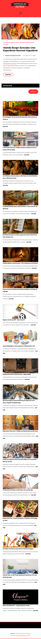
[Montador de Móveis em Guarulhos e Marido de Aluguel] (20, 540)
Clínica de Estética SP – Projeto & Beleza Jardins (16, 605)
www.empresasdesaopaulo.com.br (21, 635)
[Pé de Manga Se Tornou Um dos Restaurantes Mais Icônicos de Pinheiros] (20, 108)
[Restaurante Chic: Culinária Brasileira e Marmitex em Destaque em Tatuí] (20, 508)
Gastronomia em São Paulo (18, 42)
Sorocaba (5, 44)
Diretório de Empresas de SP (11, 55)
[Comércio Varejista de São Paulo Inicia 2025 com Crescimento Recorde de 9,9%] (20, 450)
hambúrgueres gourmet (9, 63)
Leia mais (5, 126)
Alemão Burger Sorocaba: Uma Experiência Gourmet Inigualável (20, 49)
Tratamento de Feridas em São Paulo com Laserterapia (18, 490)
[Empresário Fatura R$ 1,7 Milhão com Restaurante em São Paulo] (20, 422)
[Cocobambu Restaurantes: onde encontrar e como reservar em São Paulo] (20, 197)
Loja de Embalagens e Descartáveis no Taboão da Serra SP (19, 346)
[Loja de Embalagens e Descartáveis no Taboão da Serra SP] (20, 337)
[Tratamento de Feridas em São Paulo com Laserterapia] (20, 481)
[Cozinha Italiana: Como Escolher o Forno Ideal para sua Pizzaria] (20, 254)
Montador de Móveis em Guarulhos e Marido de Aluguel (18, 548)
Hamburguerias (30, 42)
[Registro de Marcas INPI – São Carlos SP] (20, 311)
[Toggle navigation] (20, 13)
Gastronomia (6, 42)
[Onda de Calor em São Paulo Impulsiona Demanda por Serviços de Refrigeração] (20, 566)
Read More (8, 74)
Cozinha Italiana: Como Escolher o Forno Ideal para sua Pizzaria (20, 263)
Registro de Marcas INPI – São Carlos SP (14, 320)
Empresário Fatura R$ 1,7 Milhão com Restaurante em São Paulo (20, 431)
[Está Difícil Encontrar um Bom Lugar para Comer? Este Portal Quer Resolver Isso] (20, 226)
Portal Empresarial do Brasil (23, 633)
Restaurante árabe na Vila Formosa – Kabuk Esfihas (17, 374)
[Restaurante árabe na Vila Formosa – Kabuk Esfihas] (20, 365)
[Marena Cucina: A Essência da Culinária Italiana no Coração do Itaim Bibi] (20, 280)
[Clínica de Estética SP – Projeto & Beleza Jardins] (20, 596)
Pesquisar (7, 86)
